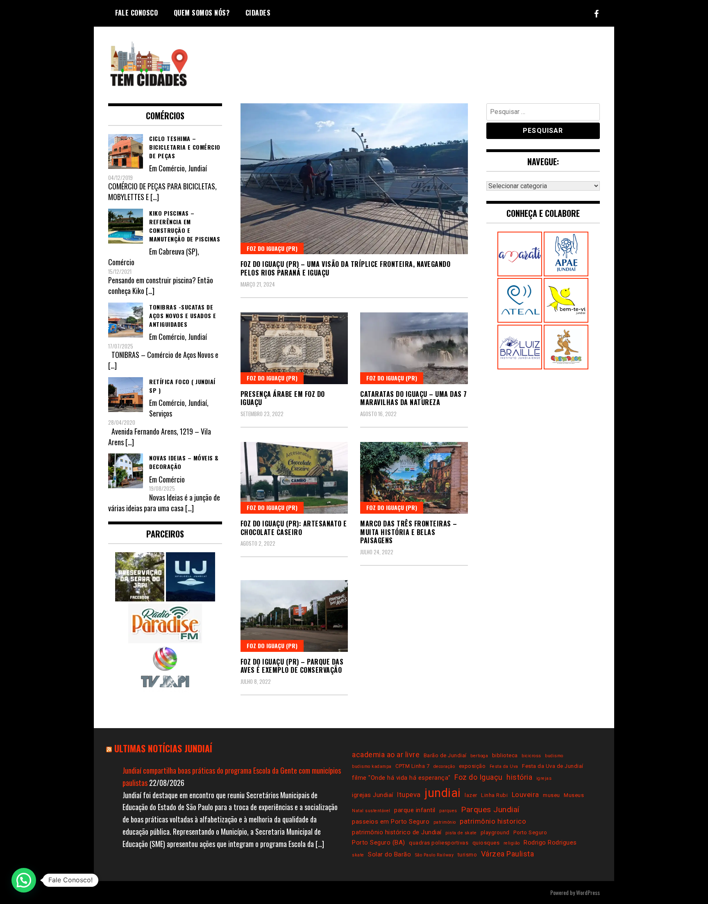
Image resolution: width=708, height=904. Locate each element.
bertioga (479, 755)
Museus (574, 795)
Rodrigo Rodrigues (550, 842)
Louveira (525, 795)
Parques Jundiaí (490, 809)
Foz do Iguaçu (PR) (272, 248)
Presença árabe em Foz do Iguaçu (283, 398)
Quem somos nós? (202, 13)
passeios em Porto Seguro (390, 821)
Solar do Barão (389, 854)
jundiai (442, 793)
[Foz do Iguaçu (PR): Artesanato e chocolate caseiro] (294, 478)
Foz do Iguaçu (478, 777)
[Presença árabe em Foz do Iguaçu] (294, 348)
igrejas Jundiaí (372, 795)
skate (358, 855)
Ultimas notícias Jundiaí (163, 748)
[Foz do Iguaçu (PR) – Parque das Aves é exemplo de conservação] (294, 616)
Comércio (172, 168)
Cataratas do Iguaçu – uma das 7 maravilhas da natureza (413, 398)
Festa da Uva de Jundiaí (552, 766)
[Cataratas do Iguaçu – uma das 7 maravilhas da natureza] (414, 348)
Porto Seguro (530, 832)
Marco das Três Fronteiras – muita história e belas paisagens (408, 532)
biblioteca (505, 755)
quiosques (486, 843)
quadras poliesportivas (438, 843)
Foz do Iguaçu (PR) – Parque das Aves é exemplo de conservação (292, 666)
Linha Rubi (494, 795)
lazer (471, 795)
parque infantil (415, 810)
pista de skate (461, 833)
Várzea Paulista (507, 853)
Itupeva (409, 795)
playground (495, 832)
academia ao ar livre (386, 754)
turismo (467, 855)
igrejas (544, 778)
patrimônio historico (493, 821)
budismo (554, 755)
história (519, 777)
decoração (444, 766)
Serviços (160, 413)
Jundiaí (197, 168)
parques (448, 810)
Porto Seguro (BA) (378, 842)
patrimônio (444, 822)
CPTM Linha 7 (412, 766)
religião (512, 843)
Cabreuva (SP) (178, 251)
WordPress (588, 892)
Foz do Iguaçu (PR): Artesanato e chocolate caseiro (294, 528)
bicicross (531, 755)
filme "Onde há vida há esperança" (401, 777)
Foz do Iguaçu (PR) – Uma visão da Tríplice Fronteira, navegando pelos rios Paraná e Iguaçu (346, 268)
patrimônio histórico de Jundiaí (397, 832)
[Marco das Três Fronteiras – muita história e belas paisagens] (414, 478)
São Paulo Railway (434, 855)
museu (551, 795)
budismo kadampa (372, 766)
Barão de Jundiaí (445, 755)
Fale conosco (136, 13)
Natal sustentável (371, 810)
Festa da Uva (504, 766)
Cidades (258, 13)
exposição (472, 766)
